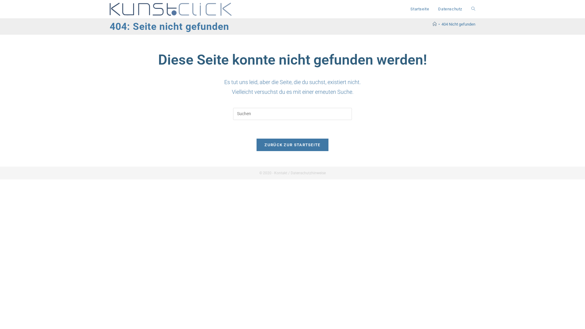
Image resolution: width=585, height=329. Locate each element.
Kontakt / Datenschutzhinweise (300, 173)
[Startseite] (435, 24)
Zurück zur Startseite (292, 145)
